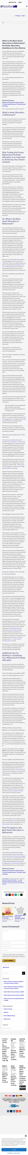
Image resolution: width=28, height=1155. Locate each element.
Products (5, 1039)
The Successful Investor (9, 104)
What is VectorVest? (5, 1047)
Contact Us (4, 1043)
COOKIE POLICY (16, 1100)
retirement (19, 881)
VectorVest (6, 878)
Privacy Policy (17, 1153)
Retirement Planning (12, 880)
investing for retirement (12, 881)
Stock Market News (9, 1015)
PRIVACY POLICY (8, 1100)
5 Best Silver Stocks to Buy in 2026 (14, 992)
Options (6, 1012)
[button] (26, 1136)
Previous (18, 15)
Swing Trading (8, 1009)
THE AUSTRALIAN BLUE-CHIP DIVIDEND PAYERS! (20, 917)
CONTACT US (16, 1102)
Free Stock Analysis (5, 1057)
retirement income (15, 882)
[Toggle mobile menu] (27, 6)
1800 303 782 (12, 2)
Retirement (4, 880)
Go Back (6, 967)
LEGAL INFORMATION (7, 1099)
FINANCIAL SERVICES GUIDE (19, 1099)
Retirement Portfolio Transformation (12, 102)
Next (23, 15)
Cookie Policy (10, 1153)
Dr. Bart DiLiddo (4, 1050)
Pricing (4, 1040)
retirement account (6, 882)
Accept (14, 1149)
